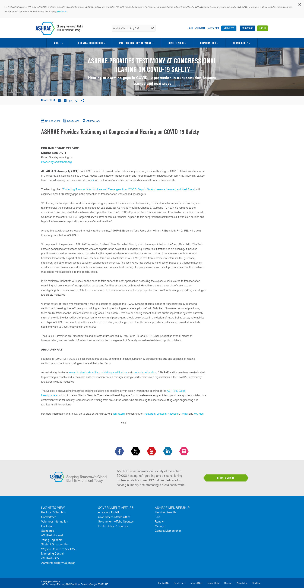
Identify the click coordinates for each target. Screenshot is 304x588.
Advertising (242, 582)
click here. (62, 11)
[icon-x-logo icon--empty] (136, 451)
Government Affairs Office (114, 517)
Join (190, 28)
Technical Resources (90, 43)
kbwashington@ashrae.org (56, 162)
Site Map (256, 582)
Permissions (179, 582)
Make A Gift (213, 28)
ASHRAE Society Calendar (58, 562)
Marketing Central (52, 553)
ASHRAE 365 (229, 28)
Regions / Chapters (53, 512)
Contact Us (163, 582)
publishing (106, 372)
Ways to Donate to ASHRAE (59, 549)
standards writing (89, 372)
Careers (228, 582)
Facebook (173, 413)
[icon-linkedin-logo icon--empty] (168, 451)
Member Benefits (165, 512)
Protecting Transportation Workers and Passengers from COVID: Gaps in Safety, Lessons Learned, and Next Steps (128, 189)
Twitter (184, 413)
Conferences (175, 43)
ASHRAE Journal (52, 535)
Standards (47, 530)
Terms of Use (196, 582)
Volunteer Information (54, 521)
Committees (48, 517)
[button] (299, 5)
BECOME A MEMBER (226, 478)
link (92, 180)
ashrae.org (119, 413)
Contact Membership (168, 530)
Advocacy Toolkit (108, 512)
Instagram (150, 413)
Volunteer (200, 28)
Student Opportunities (55, 544)
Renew (159, 521)
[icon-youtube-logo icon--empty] (152, 451)
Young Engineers (51, 540)
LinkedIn (162, 413)
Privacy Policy (213, 582)
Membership (240, 43)
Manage (160, 526)
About (57, 43)
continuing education (144, 372)
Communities (208, 43)
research (73, 372)
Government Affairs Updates (116, 521)
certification (120, 372)
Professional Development (135, 43)
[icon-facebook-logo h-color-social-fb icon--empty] (120, 451)
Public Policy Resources (113, 526)
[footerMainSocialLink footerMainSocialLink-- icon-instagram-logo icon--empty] (184, 451)
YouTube (199, 413)
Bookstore (247, 28)
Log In (262, 28)
